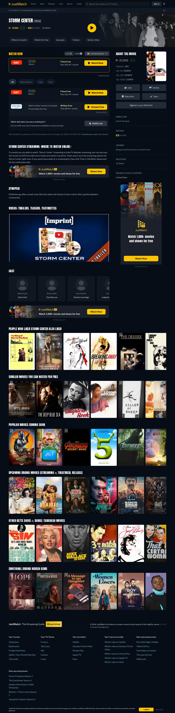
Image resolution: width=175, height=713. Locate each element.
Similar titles (93, 39)
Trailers (76, 39)
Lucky (43, 659)
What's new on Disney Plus (117, 653)
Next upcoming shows (18, 671)
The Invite (13, 659)
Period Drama (144, 149)
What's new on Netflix (115, 642)
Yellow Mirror (142, 646)
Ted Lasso (45, 646)
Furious (44, 642)
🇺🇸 (95, 53)
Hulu (75, 659)
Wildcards (141, 659)
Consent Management (99, 627)
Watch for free (41, 39)
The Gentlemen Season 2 (20, 680)
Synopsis (60, 39)
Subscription (26, 82)
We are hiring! (53, 624)
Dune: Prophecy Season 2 (21, 676)
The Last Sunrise (144, 654)
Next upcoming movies (146, 637)
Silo (42, 650)
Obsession (14, 642)
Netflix (76, 642)
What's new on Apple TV (116, 658)
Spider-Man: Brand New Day (22, 654)
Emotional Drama (130, 149)
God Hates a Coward (146, 650)
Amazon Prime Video (82, 646)
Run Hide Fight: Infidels (147, 642)
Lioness (44, 654)
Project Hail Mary (17, 650)
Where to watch (19, 39)
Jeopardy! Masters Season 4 (22, 699)
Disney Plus (78, 650)
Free (40, 82)
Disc (51, 82)
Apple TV (77, 654)
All (12, 82)
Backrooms (14, 646)
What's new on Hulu (114, 662)
